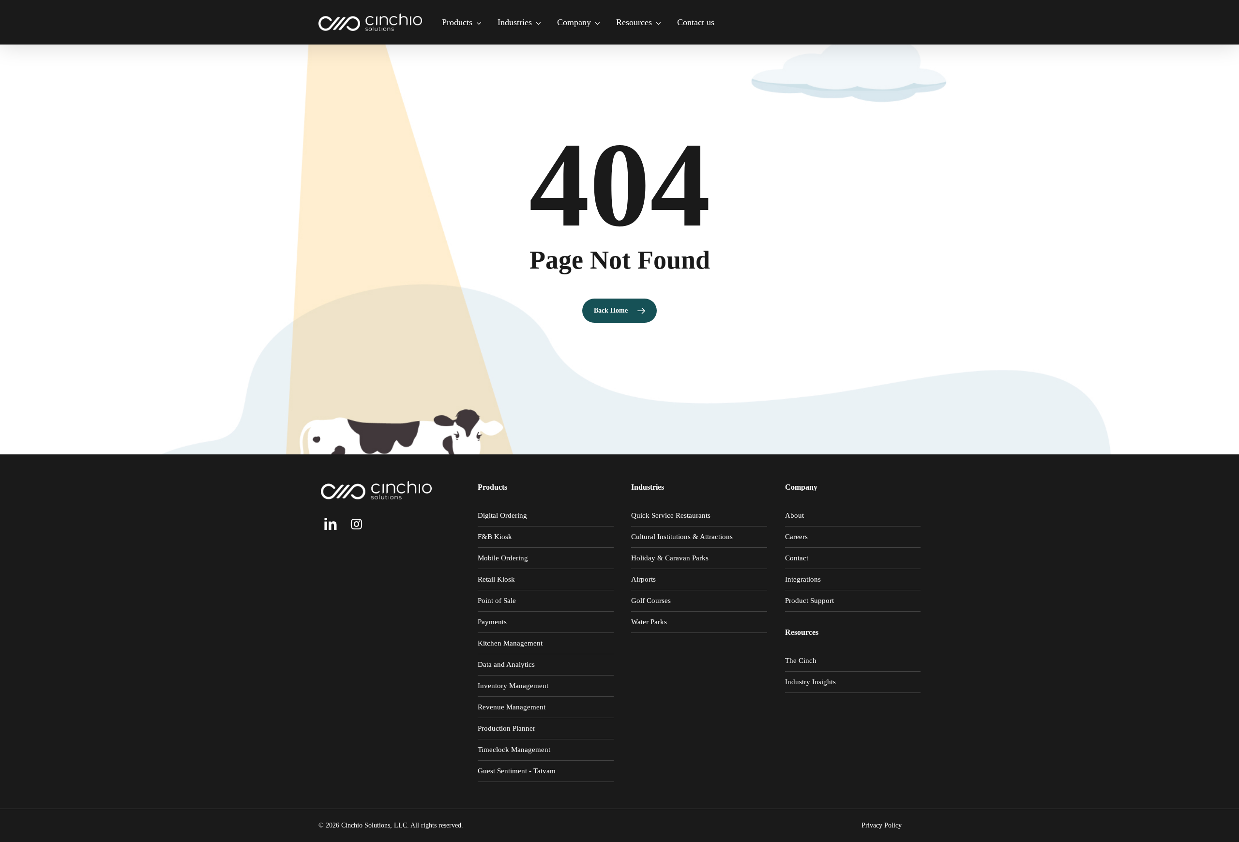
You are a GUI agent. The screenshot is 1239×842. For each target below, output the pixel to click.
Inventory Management (513, 686)
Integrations (803, 579)
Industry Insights (810, 682)
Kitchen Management (510, 643)
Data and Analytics (506, 664)
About (794, 515)
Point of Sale (497, 600)
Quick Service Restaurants (670, 515)
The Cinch (800, 660)
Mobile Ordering (503, 558)
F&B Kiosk (495, 537)
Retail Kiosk (496, 579)
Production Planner (506, 728)
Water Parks (649, 622)
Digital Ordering (502, 515)
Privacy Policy (881, 825)
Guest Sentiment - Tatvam (517, 771)
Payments (492, 622)
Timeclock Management (514, 749)
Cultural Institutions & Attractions (682, 537)
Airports (643, 579)
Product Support (809, 600)
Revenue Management (511, 707)
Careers (796, 537)
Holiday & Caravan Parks (670, 558)
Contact (796, 558)
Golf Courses (651, 600)
